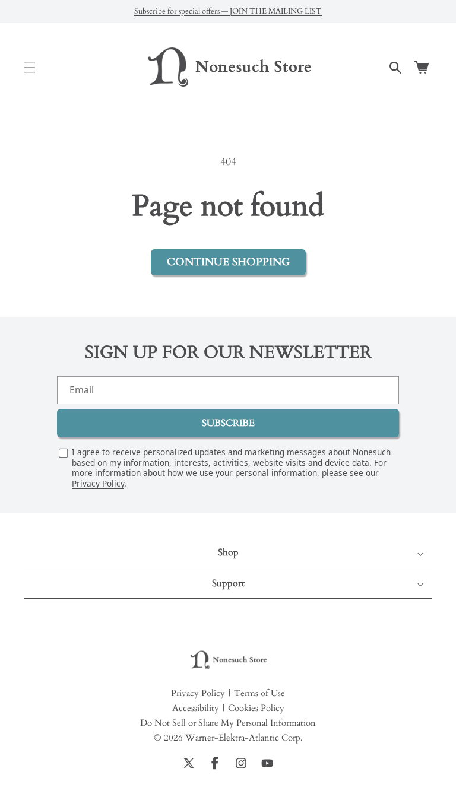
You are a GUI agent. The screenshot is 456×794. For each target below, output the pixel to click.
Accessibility (195, 708)
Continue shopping (228, 262)
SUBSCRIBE (228, 423)
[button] (30, 68)
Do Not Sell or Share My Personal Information (228, 723)
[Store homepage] (228, 660)
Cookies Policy (256, 708)
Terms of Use (259, 693)
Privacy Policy (98, 483)
